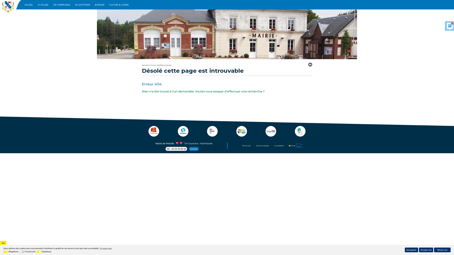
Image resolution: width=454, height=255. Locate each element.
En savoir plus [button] (106, 248)
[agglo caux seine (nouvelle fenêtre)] (241, 135)
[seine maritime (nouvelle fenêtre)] (183, 135)
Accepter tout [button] (426, 250)
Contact (194, 148)
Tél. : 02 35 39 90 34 (176, 148)
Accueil (29, 4)
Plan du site (246, 146)
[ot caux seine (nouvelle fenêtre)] (271, 135)
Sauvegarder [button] (411, 250)
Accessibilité (279, 146)
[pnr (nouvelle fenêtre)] (300, 135)
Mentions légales (262, 146)
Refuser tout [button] (442, 250)
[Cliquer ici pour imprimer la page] (310, 64)
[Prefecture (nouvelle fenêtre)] (212, 135)
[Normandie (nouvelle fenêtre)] (154, 135)
